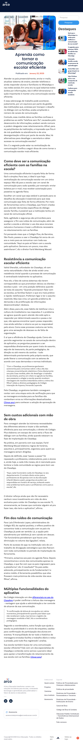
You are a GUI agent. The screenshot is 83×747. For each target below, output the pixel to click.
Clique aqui (9, 402)
